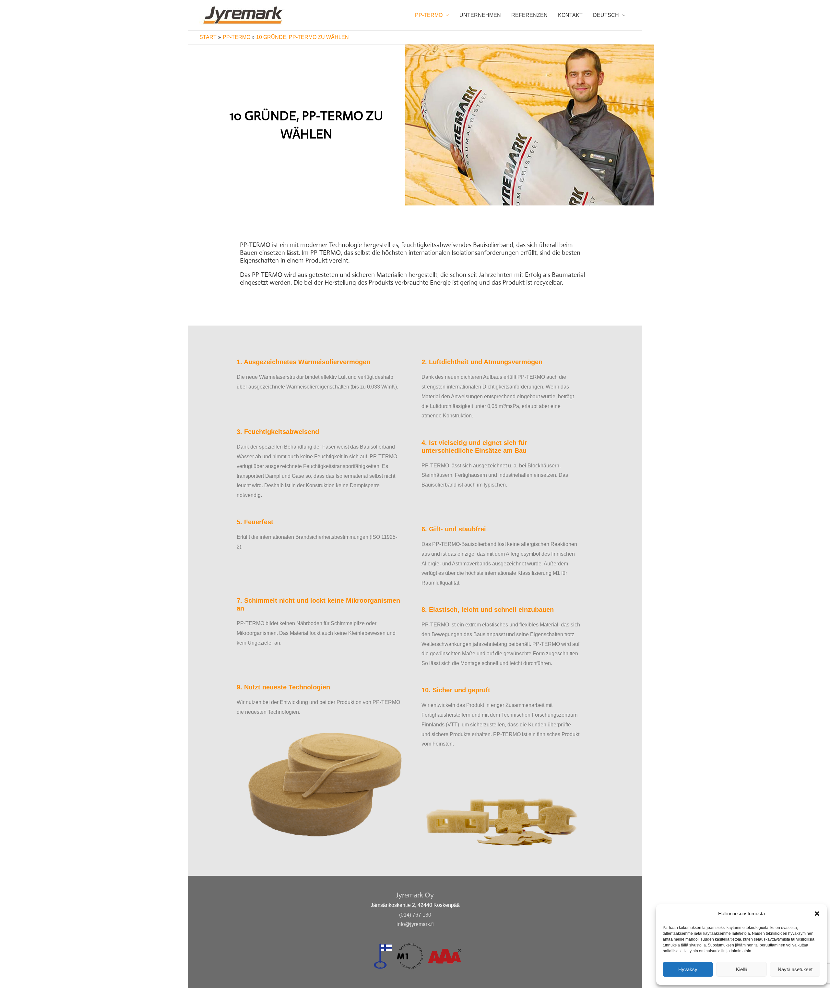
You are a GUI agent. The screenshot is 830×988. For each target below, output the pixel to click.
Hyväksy (687, 969)
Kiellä (741, 969)
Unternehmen (480, 15)
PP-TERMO (429, 15)
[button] (817, 913)
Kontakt (570, 15)
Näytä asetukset (795, 969)
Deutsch (606, 15)
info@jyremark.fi (415, 924)
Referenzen (529, 15)
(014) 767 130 (415, 915)
